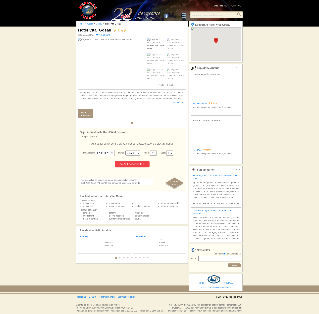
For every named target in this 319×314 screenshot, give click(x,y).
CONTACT (237, 5)
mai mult (176, 102)
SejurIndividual (86, 114)
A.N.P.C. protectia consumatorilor (216, 287)
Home (81, 24)
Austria (90, 24)
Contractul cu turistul (127, 297)
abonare (219, 254)
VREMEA (228, 283)
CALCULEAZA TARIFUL (132, 164)
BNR (201, 283)
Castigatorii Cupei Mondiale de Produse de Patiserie (212, 212)
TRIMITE (234, 265)
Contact (92, 297)
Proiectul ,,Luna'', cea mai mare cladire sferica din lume (215, 177)
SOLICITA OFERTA (174, 183)
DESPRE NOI (221, 5)
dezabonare (232, 254)
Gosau (99, 24)
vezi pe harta (104, 35)
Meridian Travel (88, 10)
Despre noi (81, 297)
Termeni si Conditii (106, 297)
